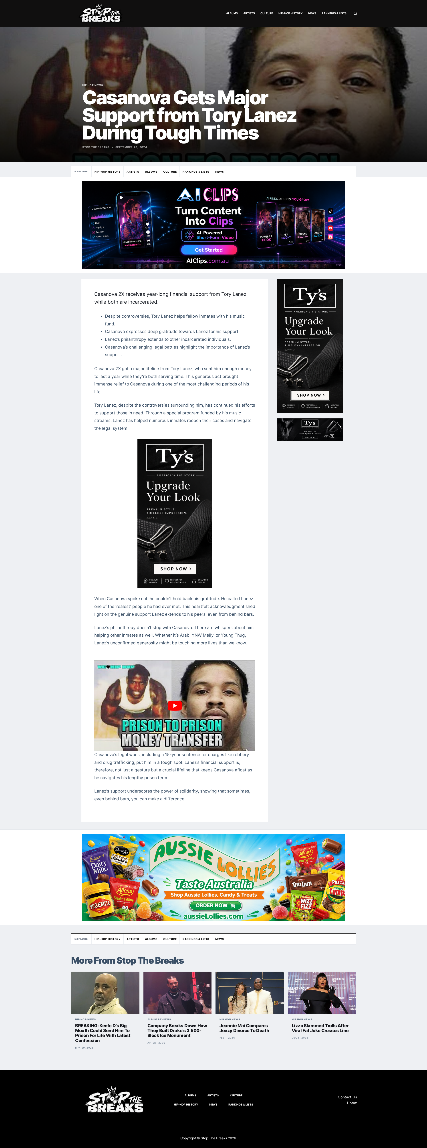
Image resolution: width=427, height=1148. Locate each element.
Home (352, 1103)
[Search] (355, 13)
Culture (266, 13)
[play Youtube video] (174, 705)
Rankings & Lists (334, 13)
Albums (232, 13)
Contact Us (347, 1097)
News (312, 13)
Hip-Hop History (290, 13)
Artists (249, 13)
